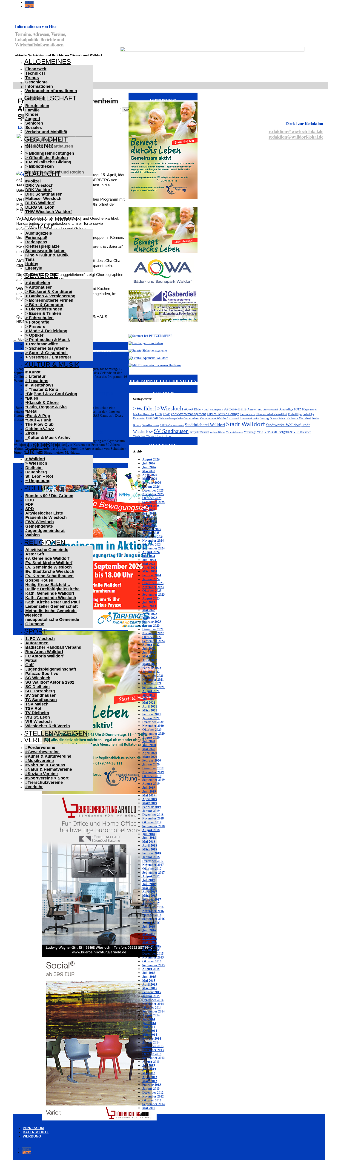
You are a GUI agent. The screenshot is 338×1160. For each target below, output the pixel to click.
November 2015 (153, 957)
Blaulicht (42, 173)
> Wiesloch (36, 463)
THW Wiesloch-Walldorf (48, 211)
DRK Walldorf (38, 190)
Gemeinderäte (39, 526)
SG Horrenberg (40, 691)
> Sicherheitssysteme (46, 348)
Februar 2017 (151, 899)
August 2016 (151, 922)
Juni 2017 (149, 883)
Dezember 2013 (152, 1045)
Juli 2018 (148, 833)
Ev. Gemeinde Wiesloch (48, 567)
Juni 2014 (149, 1023)
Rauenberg (36, 472)
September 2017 (153, 872)
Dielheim (34, 467)
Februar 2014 (151, 1038)
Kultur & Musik (51, 364)
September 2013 (153, 1057)
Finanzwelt (35, 69)
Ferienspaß (36, 237)
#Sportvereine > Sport (47, 778)
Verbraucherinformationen (51, 90)
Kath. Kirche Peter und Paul (52, 602)
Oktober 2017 (151, 868)
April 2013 (149, 1077)
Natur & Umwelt (53, 219)
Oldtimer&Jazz (39, 428)
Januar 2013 (151, 1088)
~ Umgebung (38, 480)
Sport (35, 631)
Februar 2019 (151, 806)
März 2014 (149, 1034)
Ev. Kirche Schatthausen (49, 576)
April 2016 (149, 937)
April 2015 (149, 984)
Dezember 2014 (152, 999)
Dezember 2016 (152, 907)
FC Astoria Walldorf (44, 656)
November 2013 (153, 1049)
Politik (37, 488)
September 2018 (153, 826)
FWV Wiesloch (39, 522)
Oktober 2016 (151, 914)
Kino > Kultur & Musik (47, 255)
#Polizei (33, 181)
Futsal (31, 660)
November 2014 (153, 1003)
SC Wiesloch (37, 678)
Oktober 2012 (151, 1100)
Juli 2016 (148, 926)
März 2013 (149, 1080)
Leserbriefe (47, 445)
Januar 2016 (151, 949)
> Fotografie (37, 322)
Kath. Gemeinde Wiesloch (50, 597)
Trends (32, 77)
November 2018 (153, 818)
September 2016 (153, 918)
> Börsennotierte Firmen (49, 300)
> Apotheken (37, 283)
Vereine (38, 740)
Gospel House (39, 580)
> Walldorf (35, 459)
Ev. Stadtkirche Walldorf (48, 562)
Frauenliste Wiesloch (46, 517)
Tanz (29, 259)
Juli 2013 (148, 1065)
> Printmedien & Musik (47, 339)
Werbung (32, 1136)
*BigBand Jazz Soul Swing (51, 394)
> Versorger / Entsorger (48, 357)
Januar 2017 (151, 903)
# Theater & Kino (41, 389)
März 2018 (149, 849)
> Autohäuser (38, 287)
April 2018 (149, 845)
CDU (29, 500)
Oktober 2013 (151, 1053)
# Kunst (32, 372)
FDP (29, 504)
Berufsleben (37, 105)
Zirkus (31, 433)
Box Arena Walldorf (44, 651)
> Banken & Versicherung (50, 296)
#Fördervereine (40, 747)
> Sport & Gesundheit (46, 352)
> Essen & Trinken (43, 313)
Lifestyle (33, 268)
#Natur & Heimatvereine (48, 769)
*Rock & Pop (37, 415)
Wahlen (32, 535)
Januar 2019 (151, 810)
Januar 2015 (151, 995)
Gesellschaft (50, 98)
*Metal (31, 411)
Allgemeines (47, 61)
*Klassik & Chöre (42, 402)
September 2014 (153, 1011)
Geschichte (36, 82)
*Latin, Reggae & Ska (46, 407)
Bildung (39, 146)
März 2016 (149, 941)
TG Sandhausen (41, 699)
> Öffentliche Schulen (46, 157)
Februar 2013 (151, 1084)
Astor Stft (34, 554)
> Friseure (35, 326)
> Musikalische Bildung (48, 162)
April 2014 (149, 1030)
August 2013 (151, 1061)
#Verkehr (34, 787)
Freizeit (39, 226)
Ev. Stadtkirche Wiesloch (49, 571)
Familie (32, 110)
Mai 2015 (148, 980)
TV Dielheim (37, 713)
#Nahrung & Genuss (45, 765)
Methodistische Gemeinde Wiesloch (50, 612)
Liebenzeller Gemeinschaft (51, 606)
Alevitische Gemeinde (46, 549)
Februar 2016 (151, 945)
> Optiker (34, 335)
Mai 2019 (148, 795)
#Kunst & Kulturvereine (48, 756)
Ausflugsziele (38, 233)
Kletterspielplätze (42, 246)
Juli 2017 (148, 880)
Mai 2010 (148, 1107)
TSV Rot (33, 708)
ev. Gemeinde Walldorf (47, 558)
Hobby (31, 264)
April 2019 (149, 798)
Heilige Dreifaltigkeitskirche (52, 589)
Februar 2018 (151, 853)
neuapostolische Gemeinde (52, 619)
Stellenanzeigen (56, 733)
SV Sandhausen (41, 695)
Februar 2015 (151, 991)
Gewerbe (41, 275)
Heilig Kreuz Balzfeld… (47, 584)
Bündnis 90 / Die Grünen (49, 495)
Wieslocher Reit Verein (47, 726)
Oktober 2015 (151, 961)
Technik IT (35, 73)
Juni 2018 (149, 837)
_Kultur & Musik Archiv (48, 437)
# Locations (36, 380)
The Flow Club (39, 424)
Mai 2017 (148, 887)
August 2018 (151, 829)
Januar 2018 (151, 856)
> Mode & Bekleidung (46, 331)
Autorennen (37, 643)
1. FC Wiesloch (40, 638)
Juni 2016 (149, 930)
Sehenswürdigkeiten (45, 250)
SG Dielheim (37, 686)
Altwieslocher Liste (44, 513)
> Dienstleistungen (43, 309)
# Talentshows (39, 385)
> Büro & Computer (44, 304)
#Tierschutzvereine (44, 782)
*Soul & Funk (38, 420)
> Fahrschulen (39, 318)
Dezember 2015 (152, 953)
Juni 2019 (149, 791)
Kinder (31, 114)
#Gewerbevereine (42, 752)
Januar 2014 (151, 1042)
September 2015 (153, 965)
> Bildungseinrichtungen (49, 153)
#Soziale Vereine (41, 773)
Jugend (32, 119)
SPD (29, 508)
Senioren (34, 123)
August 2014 (151, 1015)
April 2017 (149, 891)
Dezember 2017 (152, 860)
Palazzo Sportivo (41, 673)
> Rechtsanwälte (41, 344)
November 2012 (153, 1096)
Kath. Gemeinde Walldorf (49, 593)
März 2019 (149, 802)
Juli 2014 (148, 1019)
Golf (29, 664)
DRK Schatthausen (44, 194)
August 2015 (151, 968)
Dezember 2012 (152, 1092)
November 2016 (153, 910)
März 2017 (149, 895)
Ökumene (34, 624)
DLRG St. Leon (39, 207)
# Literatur (35, 376)
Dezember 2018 (152, 814)
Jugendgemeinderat (45, 530)
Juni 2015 (149, 976)
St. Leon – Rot (39, 476)
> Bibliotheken (39, 166)
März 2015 (149, 988)
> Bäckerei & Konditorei (48, 291)
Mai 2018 (148, 841)
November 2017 (153, 864)
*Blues (31, 398)
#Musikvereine (39, 760)
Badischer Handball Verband (53, 647)
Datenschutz (36, 1132)
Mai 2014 (148, 1026)
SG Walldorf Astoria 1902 (49, 682)
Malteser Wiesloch (43, 198)
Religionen (44, 542)
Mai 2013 (148, 1073)
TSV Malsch (37, 704)
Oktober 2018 (151, 822)
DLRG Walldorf (39, 203)
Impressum (33, 1128)
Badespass (36, 242)
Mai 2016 (148, 934)
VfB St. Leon (37, 717)
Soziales (33, 127)
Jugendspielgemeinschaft (50, 669)
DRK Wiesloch (39, 185)
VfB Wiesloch (38, 721)
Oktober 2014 (151, 1007)
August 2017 (151, 876)
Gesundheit (46, 139)
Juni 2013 (149, 1069)
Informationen (39, 86)
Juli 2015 (148, 972)
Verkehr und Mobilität (46, 132)
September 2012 (153, 1103)
